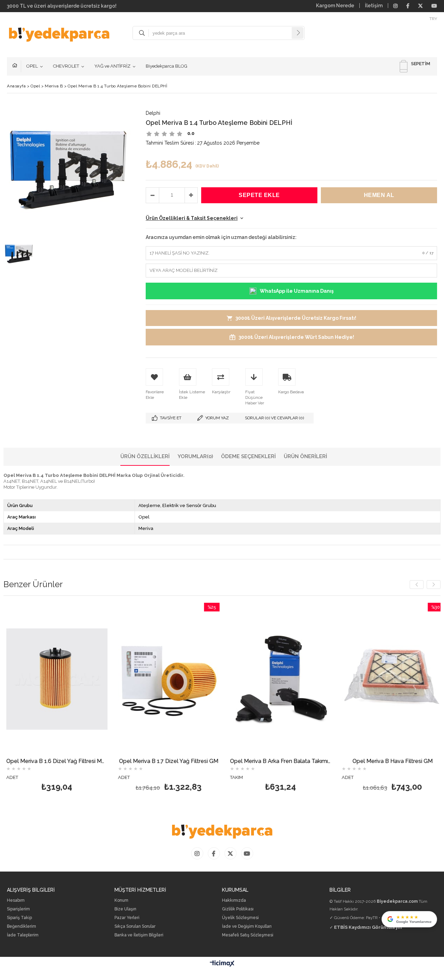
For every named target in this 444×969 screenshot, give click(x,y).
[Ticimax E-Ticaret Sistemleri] (222, 963)
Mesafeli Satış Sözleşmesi (247, 935)
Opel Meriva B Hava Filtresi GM (348, 761)
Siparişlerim (18, 909)
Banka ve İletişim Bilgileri (138, 935)
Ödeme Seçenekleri (248, 456)
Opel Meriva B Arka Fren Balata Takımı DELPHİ (237, 761)
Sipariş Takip (19, 918)
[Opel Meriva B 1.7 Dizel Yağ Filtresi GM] (125, 679)
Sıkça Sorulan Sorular (134, 926)
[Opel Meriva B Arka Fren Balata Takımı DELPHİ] (237, 679)
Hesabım (16, 900)
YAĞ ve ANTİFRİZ (112, 66)
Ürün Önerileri (305, 456)
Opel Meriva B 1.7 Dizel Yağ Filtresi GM (124, 761)
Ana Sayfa (16, 66)
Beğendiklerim (21, 926)
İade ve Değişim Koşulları (247, 926)
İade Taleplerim (23, 935)
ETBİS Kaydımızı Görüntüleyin (368, 927)
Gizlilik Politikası (238, 909)
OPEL (32, 66)
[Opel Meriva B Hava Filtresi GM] (348, 679)
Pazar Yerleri (126, 918)
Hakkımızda (234, 900)
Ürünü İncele (37, 700)
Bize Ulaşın (125, 909)
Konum (121, 900)
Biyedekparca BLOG (166, 66)
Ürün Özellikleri (145, 456)
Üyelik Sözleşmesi (240, 918)
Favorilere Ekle (13, 700)
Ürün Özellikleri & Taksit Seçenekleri (192, 218)
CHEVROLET (66, 66)
